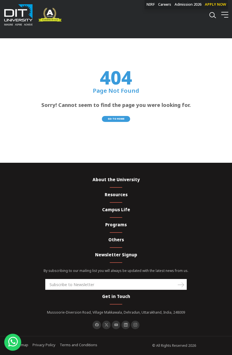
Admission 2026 (188, 4)
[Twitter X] (106, 325)
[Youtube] (116, 325)
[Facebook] (97, 325)
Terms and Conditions (78, 344)
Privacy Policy (44, 344)
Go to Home (116, 119)
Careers (164, 4)
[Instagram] (135, 325)
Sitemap (21, 344)
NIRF (150, 4)
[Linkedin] (125, 325)
